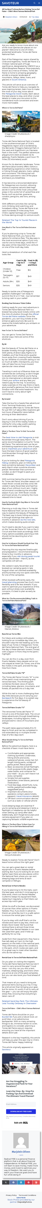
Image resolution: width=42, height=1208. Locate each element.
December (30, 465)
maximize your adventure (20, 449)
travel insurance (24, 796)
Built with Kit (21, 1123)
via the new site (27, 520)
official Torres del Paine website (20, 315)
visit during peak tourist (28, 556)
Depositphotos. (24, 1202)
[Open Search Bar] (34, 3)
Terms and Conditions (27, 1195)
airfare (16, 380)
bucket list (7, 1017)
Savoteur (10, 3)
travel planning (9, 582)
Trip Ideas (35, 17)
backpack (6, 698)
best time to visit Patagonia (19, 437)
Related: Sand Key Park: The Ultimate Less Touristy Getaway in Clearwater (20, 1002)
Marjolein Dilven (11, 17)
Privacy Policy (11, 1195)
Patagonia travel (13, 94)
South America (19, 80)
